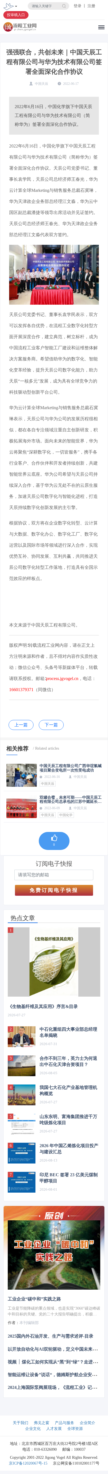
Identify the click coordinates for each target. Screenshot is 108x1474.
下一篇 (51, 724)
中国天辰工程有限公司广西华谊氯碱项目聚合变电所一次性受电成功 (71, 768)
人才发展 (54, 1429)
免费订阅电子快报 (54, 890)
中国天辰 (47, 784)
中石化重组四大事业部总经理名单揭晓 (68, 1032)
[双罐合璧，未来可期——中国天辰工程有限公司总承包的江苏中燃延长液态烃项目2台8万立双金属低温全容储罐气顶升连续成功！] (21, 806)
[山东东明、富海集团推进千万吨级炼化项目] (21, 1124)
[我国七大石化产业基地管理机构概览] (21, 1095)
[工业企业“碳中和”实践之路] (54, 1255)
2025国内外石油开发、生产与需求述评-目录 (50, 1336)
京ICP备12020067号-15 (28, 1463)
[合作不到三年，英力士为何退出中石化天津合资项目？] (21, 1065)
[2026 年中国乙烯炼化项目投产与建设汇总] (21, 1153)
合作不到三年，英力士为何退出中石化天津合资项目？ (68, 1061)
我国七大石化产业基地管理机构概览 (68, 1090)
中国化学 (66, 815)
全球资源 (75, 1429)
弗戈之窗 (41, 1423)
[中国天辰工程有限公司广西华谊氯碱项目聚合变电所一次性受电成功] (21, 775)
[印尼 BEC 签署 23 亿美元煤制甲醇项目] (21, 1182)
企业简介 (87, 1423)
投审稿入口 (16, 15)
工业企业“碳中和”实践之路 (34, 1299)
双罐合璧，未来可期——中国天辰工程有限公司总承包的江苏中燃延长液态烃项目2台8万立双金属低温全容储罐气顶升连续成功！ (71, 799)
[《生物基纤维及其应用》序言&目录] (54, 962)
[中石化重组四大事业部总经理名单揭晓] (21, 1036)
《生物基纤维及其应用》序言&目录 (43, 1006)
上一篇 (21, 724)
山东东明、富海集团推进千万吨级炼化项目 (68, 1119)
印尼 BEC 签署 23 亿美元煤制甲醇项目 (69, 1177)
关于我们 (20, 1423)
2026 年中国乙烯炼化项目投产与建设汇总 (69, 1148)
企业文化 (33, 1429)
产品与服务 (64, 1423)
